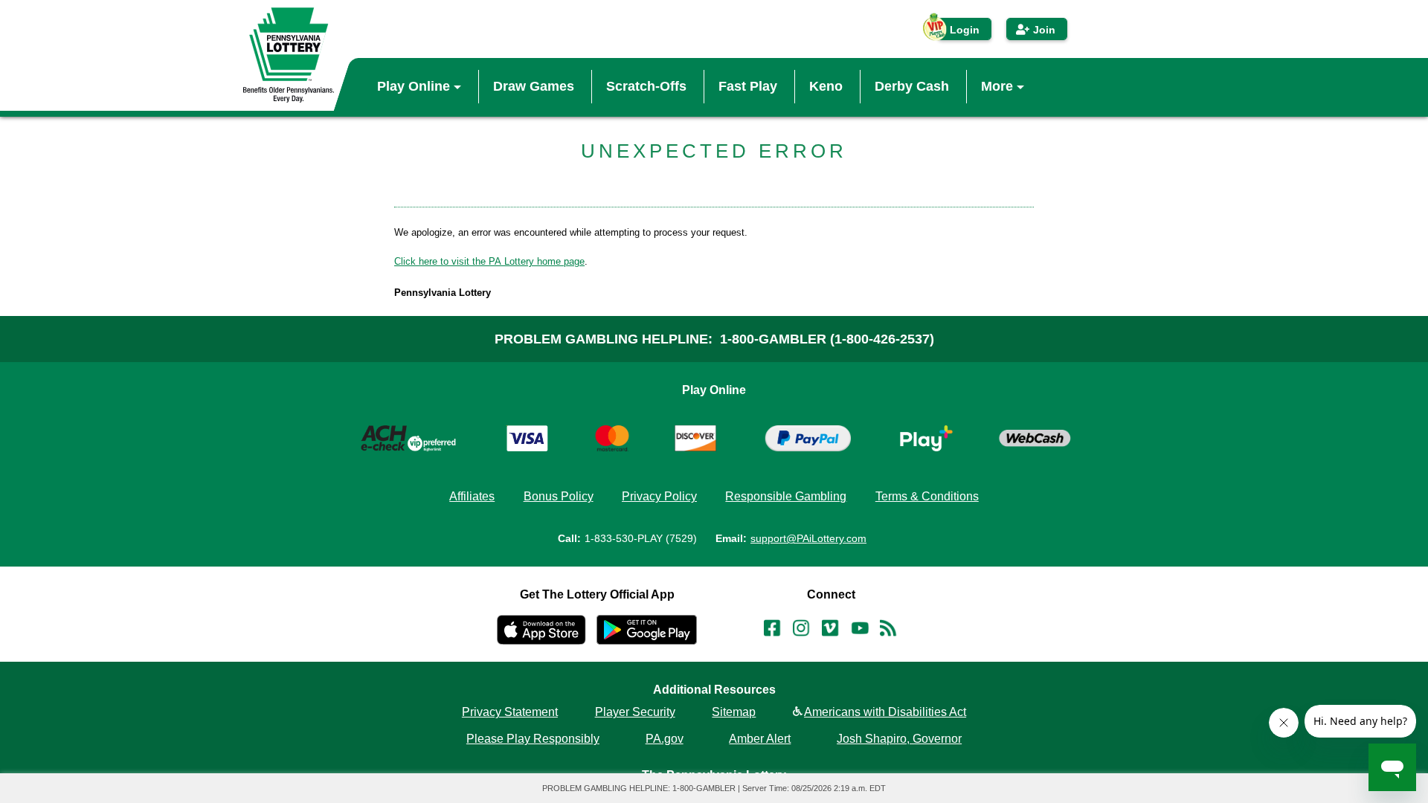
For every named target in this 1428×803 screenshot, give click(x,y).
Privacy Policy (659, 497)
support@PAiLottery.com (808, 538)
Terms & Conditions (927, 497)
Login (965, 30)
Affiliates (472, 497)
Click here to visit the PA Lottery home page (489, 261)
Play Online (415, 86)
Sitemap (734, 712)
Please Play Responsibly (532, 739)
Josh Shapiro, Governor (899, 739)
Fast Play (747, 86)
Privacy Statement (510, 712)
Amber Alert (760, 739)
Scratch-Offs (646, 86)
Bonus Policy (559, 497)
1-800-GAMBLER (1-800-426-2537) (827, 339)
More (999, 86)
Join (1044, 30)
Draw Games (533, 86)
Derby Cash (912, 86)
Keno (826, 86)
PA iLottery (288, 55)
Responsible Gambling (785, 497)
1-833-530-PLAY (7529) (641, 538)
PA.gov (665, 739)
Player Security (635, 712)
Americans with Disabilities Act (885, 712)
